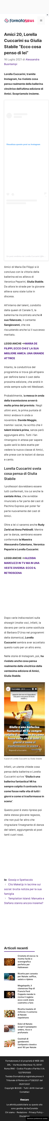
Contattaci (24, 1092)
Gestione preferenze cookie (37, 1119)
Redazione (22, 1112)
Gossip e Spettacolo (20, 879)
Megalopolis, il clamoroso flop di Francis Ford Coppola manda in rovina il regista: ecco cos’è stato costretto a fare (26, 994)
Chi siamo (10, 1112)
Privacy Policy (35, 1112)
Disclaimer (24, 1116)
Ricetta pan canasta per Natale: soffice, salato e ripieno (28, 976)
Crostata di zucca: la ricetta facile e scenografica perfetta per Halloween (28, 962)
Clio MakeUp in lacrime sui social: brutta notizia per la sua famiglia (23, 889)
